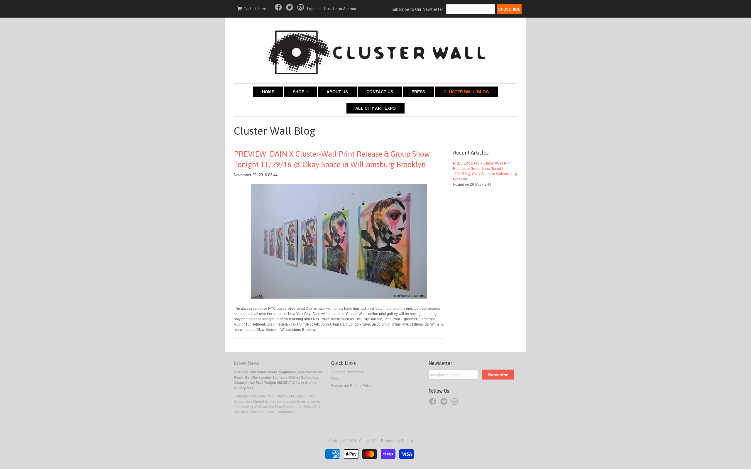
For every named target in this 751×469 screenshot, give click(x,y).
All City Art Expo (375, 108)
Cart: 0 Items (255, 8)
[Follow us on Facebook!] (279, 9)
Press (418, 91)
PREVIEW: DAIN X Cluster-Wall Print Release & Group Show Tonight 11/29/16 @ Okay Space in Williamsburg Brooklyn (332, 159)
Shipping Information (347, 372)
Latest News (246, 363)
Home (268, 91)
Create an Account (341, 8)
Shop (299, 91)
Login (312, 8)
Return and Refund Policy (351, 386)
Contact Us (379, 91)
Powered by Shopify (397, 441)
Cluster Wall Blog (466, 91)
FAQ (334, 379)
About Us (337, 91)
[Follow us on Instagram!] (301, 9)
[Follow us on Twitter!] (290, 9)
